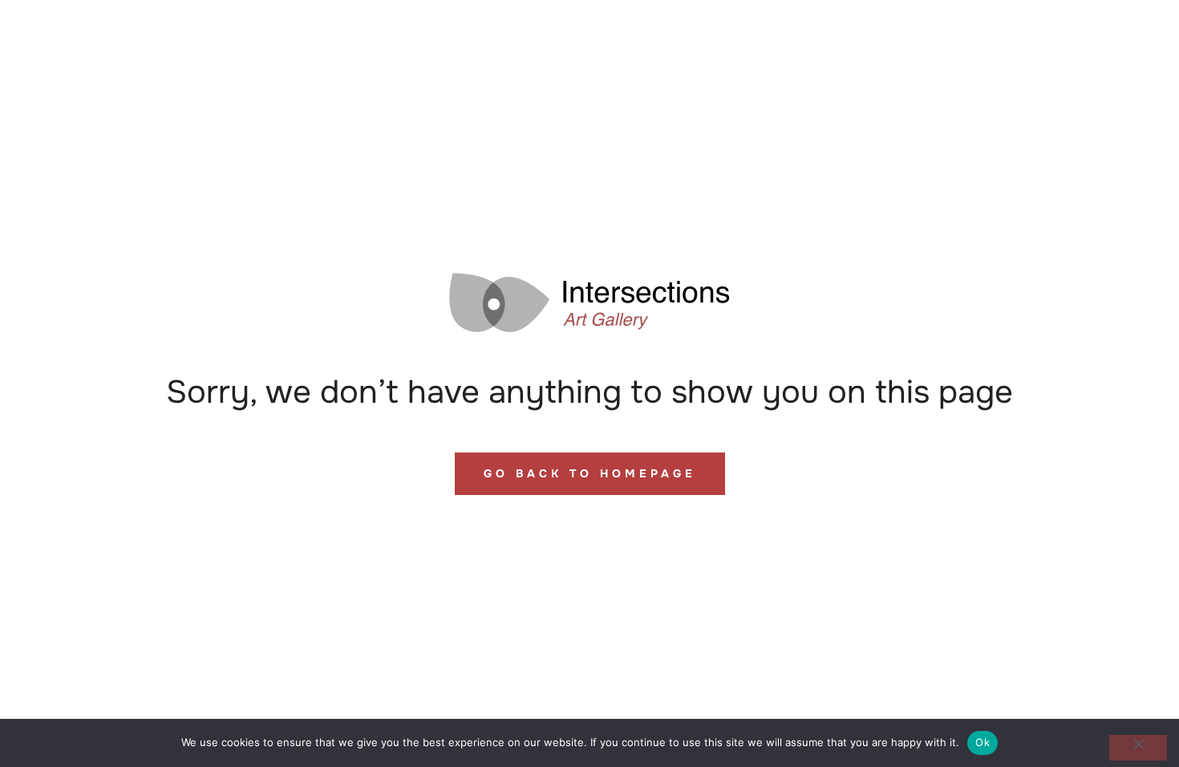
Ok (982, 742)
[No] (1138, 748)
